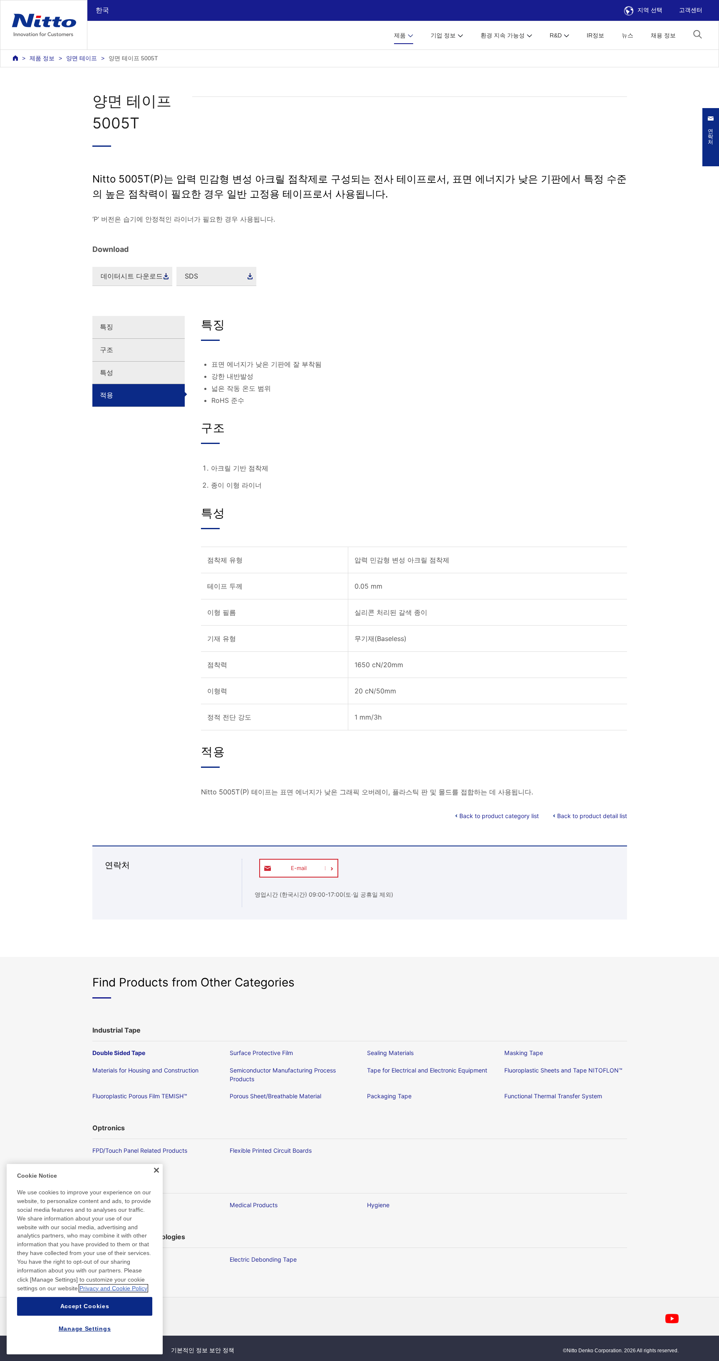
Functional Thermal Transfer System (553, 1096)
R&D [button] (556, 35)
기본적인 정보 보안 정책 (202, 1350)
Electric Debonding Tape (263, 1259)
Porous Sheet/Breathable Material (275, 1096)
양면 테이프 (81, 58)
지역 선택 (649, 10)
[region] (85, 1259)
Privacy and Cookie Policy (113, 1288)
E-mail (299, 868)
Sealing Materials (390, 1052)
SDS (191, 276)
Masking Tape (523, 1052)
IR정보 (595, 35)
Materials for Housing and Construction (145, 1070)
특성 (106, 372)
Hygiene (378, 1204)
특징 (106, 327)
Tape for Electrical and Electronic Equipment (427, 1070)
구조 (106, 349)
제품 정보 (42, 58)
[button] (697, 34)
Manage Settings (85, 1328)
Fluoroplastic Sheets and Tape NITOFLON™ (563, 1070)
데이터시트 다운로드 (132, 276)
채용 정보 (663, 35)
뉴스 (627, 35)
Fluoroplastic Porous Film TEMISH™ (139, 1096)
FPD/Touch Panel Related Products (139, 1150)
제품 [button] (400, 35)
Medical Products (254, 1204)
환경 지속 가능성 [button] (503, 35)
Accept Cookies (84, 1306)
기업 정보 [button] (443, 35)
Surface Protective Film (261, 1052)
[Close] (156, 1170)
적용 (106, 395)
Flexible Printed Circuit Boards (271, 1150)
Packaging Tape (389, 1096)
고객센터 (690, 10)
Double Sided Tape (118, 1052)
